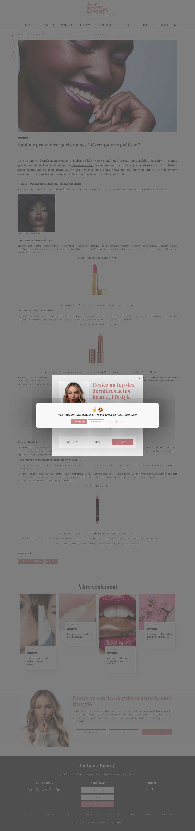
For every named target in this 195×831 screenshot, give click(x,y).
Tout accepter (79, 422)
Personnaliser (96, 422)
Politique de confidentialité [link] (114, 422)
